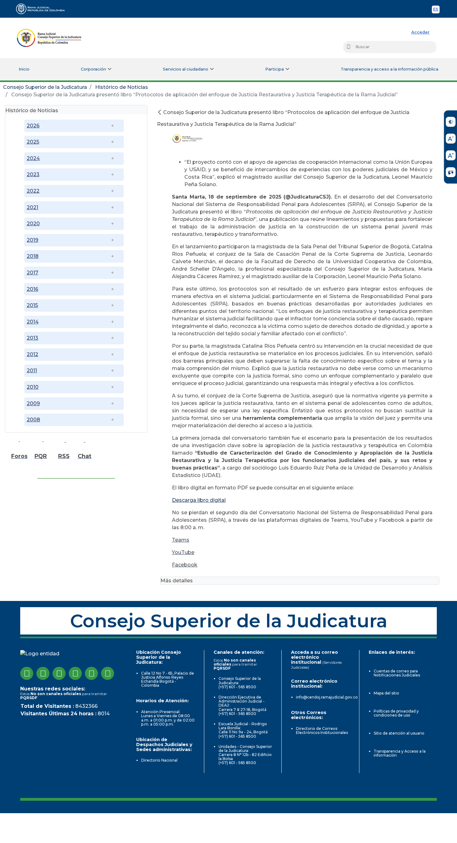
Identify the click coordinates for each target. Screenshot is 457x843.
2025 (33, 142)
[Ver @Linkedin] (91, 673)
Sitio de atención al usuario (399, 733)
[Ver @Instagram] (42, 673)
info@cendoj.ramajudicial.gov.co (327, 697)
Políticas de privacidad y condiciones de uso (396, 713)
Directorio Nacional (159, 760)
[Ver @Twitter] (59, 673)
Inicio (24, 69)
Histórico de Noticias (121, 87)
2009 (33, 403)
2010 (33, 387)
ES (436, 10)
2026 (33, 126)
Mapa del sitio (386, 693)
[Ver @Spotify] (107, 673)
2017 (32, 273)
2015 (32, 305)
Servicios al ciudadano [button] (185, 69)
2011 (32, 370)
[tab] (76, 109)
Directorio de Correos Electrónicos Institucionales (322, 730)
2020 (33, 224)
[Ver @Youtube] (75, 673)
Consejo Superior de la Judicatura (45, 87)
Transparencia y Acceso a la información (400, 753)
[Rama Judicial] (43, 8)
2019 (32, 240)
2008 (33, 420)
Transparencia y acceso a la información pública (389, 69)
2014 (33, 322)
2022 (33, 191)
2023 (33, 174)
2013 (32, 338)
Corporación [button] (93, 69)
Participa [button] (274, 69)
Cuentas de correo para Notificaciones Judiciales (397, 673)
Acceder (420, 32)
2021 (32, 207)
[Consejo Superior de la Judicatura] (49, 38)
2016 (32, 289)
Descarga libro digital (199, 500)
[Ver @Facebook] (26, 673)
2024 (33, 158)
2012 (32, 354)
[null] (160, 112)
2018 (33, 256)
